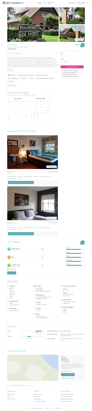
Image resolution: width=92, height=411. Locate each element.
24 (8, 116)
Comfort (68, 248)
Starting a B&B (37, 399)
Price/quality (69, 260)
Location (68, 256)
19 (14, 113)
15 (23, 110)
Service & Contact (11, 394)
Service (67, 263)
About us (9, 396)
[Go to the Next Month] (49, 98)
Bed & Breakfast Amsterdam (67, 394)
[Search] (53, 2)
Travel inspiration (11, 399)
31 (8, 119)
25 (11, 116)
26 (14, 116)
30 (26, 116)
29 (23, 116)
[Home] (8, 385)
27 (17, 116)
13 (17, 110)
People (62, 59)
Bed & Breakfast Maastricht (67, 399)
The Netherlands (22, 47)
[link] (13, 2)
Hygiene (68, 252)
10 (8, 110)
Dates (44, 3)
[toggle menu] (88, 3)
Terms (52, 408)
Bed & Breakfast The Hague (67, 401)
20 (17, 113)
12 (14, 110)
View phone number (65, 371)
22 (23, 113)
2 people (49, 2)
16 (26, 110)
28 (20, 116)
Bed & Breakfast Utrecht (66, 396)
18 (11, 113)
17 (8, 113)
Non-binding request (12, 48)
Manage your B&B (38, 394)
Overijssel (14, 47)
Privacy (47, 408)
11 (11, 110)
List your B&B (37, 396)
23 (26, 113)
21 (20, 113)
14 (20, 110)
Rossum (39, 3)
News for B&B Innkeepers (39, 401)
